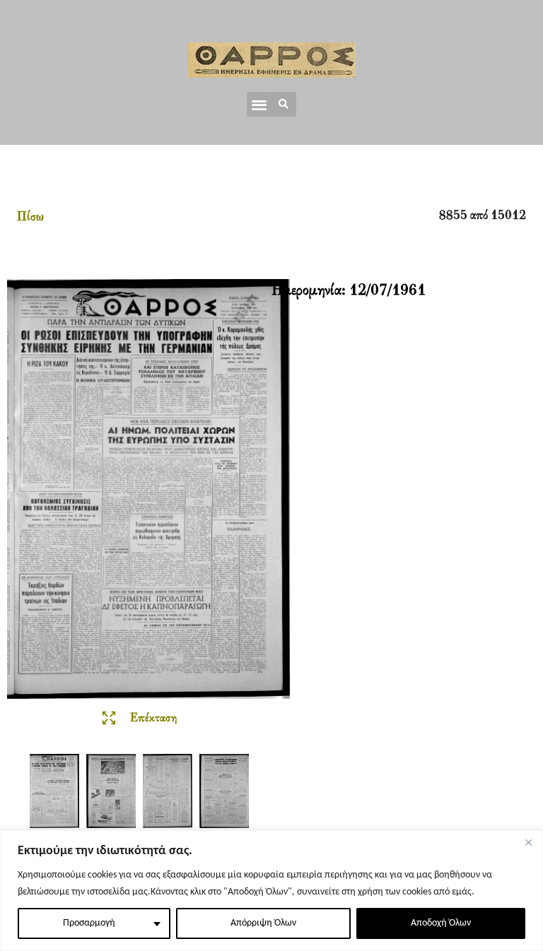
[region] (271, 890)
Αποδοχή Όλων (441, 923)
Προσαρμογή (89, 923)
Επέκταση (153, 718)
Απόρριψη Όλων (263, 923)
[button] (259, 104)
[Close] (528, 842)
